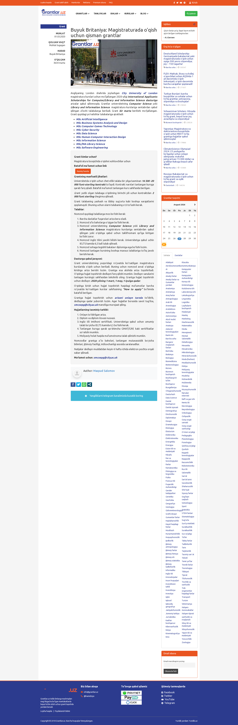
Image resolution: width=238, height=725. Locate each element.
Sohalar (167, 255)
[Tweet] (78, 384)
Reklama (86, 2)
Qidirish (192, 14)
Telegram (169, 702)
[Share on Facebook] (73, 384)
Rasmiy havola (83, 171)
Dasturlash (170, 185)
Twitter (168, 695)
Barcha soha (170, 67)
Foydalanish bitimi (62, 711)
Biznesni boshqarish (174, 122)
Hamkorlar (75, 2)
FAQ (111, 2)
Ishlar (114, 13)
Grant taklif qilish (61, 2)
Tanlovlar (100, 13)
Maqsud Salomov (104, 370)
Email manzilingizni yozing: (174, 661)
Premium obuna (99, 2)
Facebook (169, 692)
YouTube (170, 699)
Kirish (195, 2)
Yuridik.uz (193, 721)
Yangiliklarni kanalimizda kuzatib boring (116, 395)
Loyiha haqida (46, 2)
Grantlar (82, 13)
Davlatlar (178, 255)
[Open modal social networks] (89, 384)
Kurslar (130, 13)
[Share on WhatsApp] (84, 384)
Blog (143, 13)
